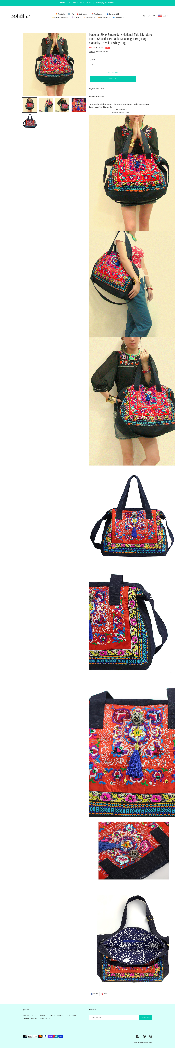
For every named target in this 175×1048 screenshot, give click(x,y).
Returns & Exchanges (56, 1015)
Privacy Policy (71, 1015)
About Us (26, 1015)
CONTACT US (45, 1019)
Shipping (92, 51)
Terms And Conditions (30, 1019)
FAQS (34, 1015)
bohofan (140, 1042)
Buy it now (113, 79)
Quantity (92, 60)
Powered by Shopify (147, 1042)
